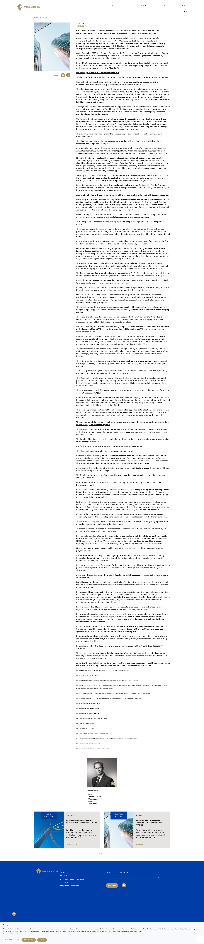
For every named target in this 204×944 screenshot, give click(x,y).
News (166, 6)
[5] (136, 163)
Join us (173, 6)
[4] (118, 124)
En (185, 11)
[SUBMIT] (158, 877)
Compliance (91, 804)
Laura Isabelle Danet (126, 38)
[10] (160, 269)
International (156, 6)
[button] (63, 75)
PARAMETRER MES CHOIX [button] (12, 940)
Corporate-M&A (152, 38)
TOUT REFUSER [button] (28, 940)
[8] (133, 210)
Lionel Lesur (99, 38)
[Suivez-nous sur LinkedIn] (14, 914)
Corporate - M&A (94, 797)
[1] (131, 49)
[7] (82, 205)
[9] (133, 259)
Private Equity (92, 799)
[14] (90, 510)
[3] (123, 77)
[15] (121, 517)
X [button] (200, 925)
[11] (162, 276)
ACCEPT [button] (42, 940)
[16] (78, 541)
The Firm (115, 6)
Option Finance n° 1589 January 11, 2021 (118, 41)
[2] (103, 68)
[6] (117, 171)
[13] (99, 393)
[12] (144, 344)
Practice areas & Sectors (139, 6)
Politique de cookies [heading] (10, 925)
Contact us (183, 6)
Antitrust (90, 801)
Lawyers (124, 6)
